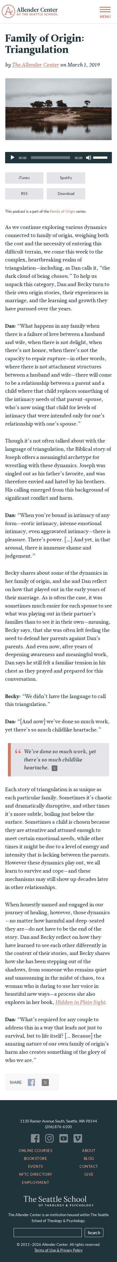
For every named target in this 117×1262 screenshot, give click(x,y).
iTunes (24, 177)
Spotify (66, 177)
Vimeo (79, 1139)
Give (89, 1174)
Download (66, 193)
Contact (89, 1166)
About (89, 1150)
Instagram (51, 1139)
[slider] (101, 157)
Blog (89, 1158)
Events (35, 1166)
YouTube (65, 1139)
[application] (58, 157)
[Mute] (88, 157)
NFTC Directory (35, 1174)
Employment (35, 1182)
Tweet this (54, 768)
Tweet (45, 1082)
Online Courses (35, 1150)
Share (31, 1082)
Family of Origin (62, 211)
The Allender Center (35, 64)
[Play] (12, 157)
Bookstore (35, 1158)
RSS (24, 193)
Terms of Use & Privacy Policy (58, 1250)
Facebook (36, 1139)
